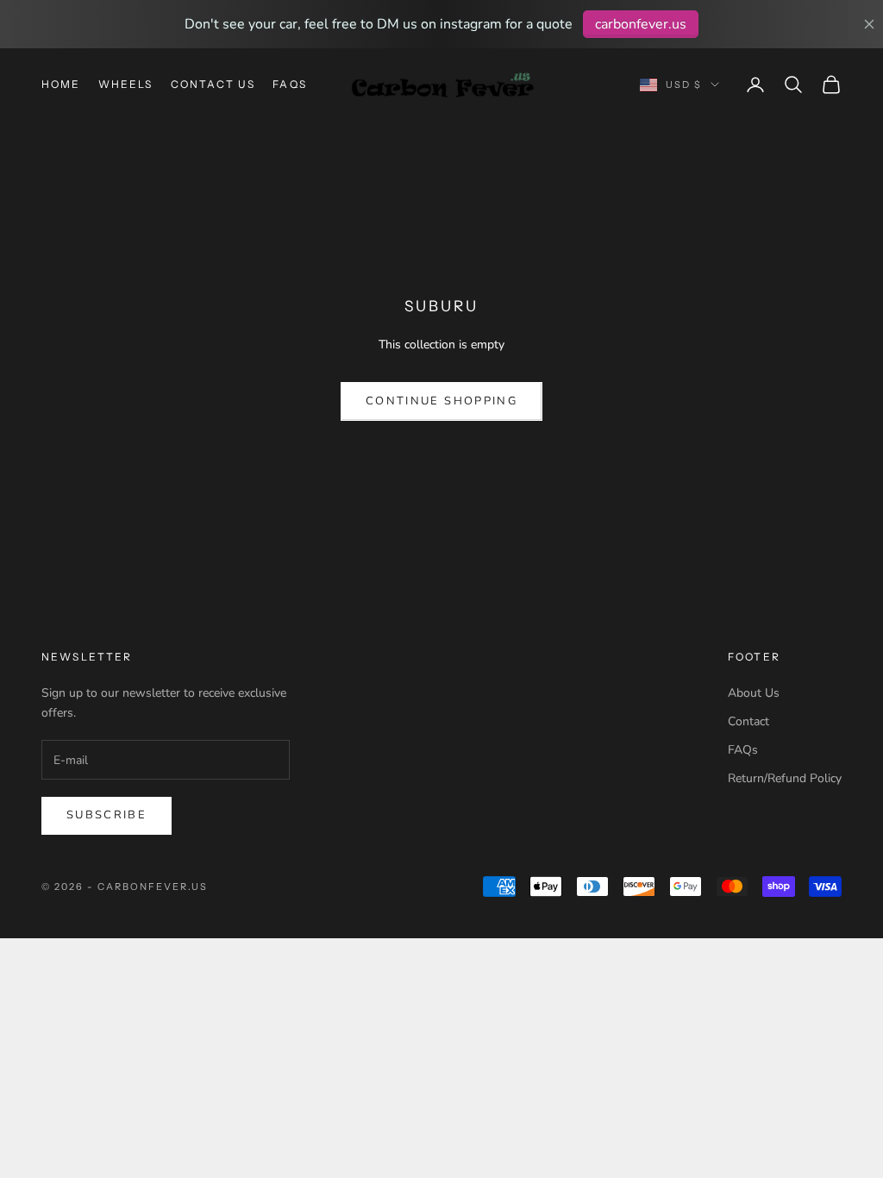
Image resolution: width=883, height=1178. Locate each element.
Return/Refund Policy (785, 778)
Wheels (125, 84)
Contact (748, 721)
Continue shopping (441, 401)
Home (61, 84)
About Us (754, 693)
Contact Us (213, 84)
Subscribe (106, 815)
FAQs (289, 84)
